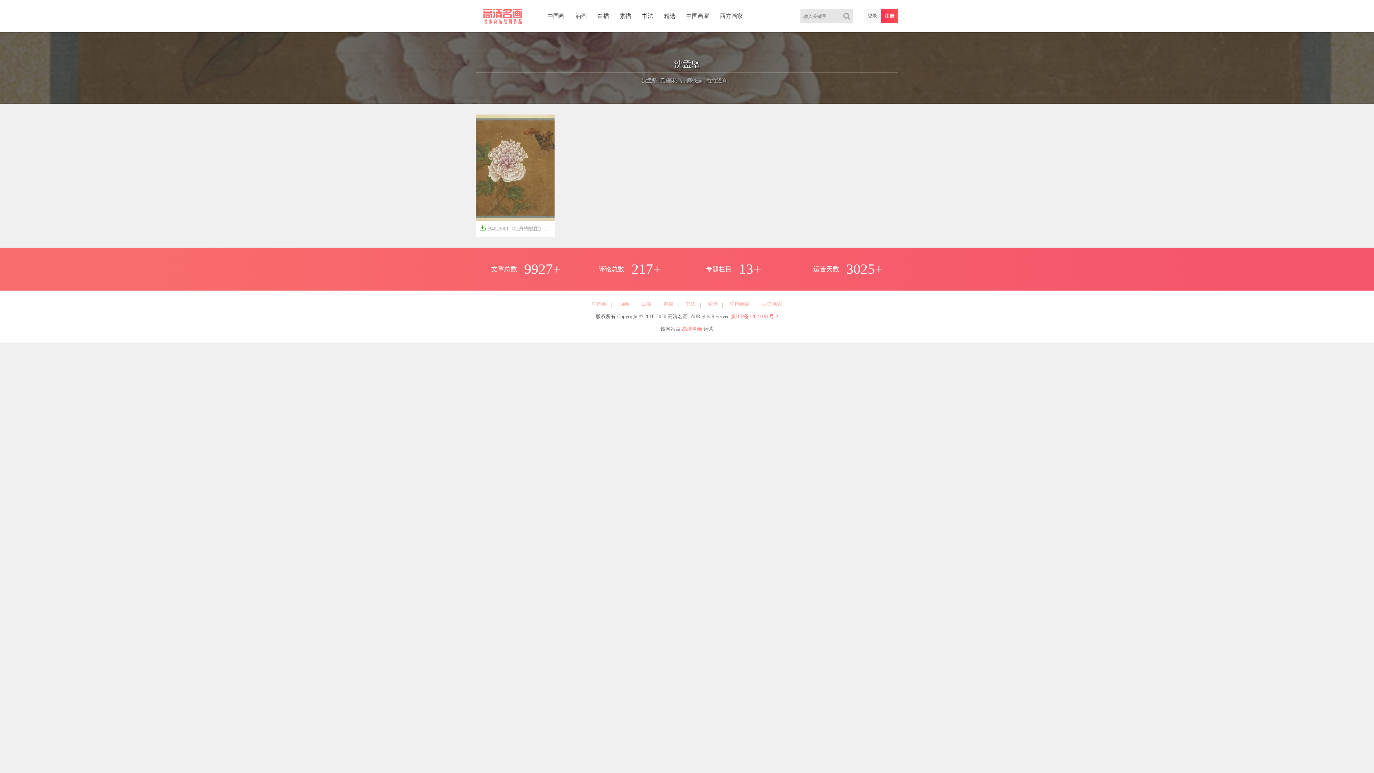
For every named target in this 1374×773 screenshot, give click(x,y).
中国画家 (697, 16)
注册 (890, 16)
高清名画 (692, 329)
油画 (581, 16)
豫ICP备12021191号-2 (754, 316)
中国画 (556, 16)
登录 (872, 16)
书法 (647, 16)
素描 (625, 16)
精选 (670, 16)
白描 (603, 16)
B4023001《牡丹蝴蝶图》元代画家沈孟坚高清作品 (517, 228)
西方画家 (731, 16)
